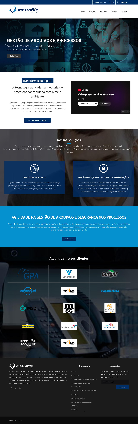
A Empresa (92, 12)
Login (125, 2)
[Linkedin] (113, 2)
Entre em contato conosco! (37, 120)
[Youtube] (117, 2)
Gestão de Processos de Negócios (84, 379)
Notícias (114, 12)
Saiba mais (69, 239)
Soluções (103, 12)
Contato (124, 12)
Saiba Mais (14, 56)
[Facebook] (109, 2)
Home (83, 12)
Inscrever (122, 387)
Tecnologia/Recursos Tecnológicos (83, 390)
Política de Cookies (78, 399)
